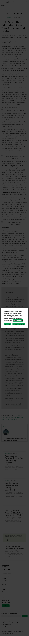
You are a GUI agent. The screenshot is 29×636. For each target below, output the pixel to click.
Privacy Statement (18, 320)
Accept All (7, 324)
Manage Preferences (18, 324)
